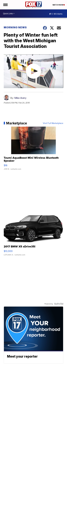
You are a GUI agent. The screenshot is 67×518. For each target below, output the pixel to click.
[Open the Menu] (5, 5)
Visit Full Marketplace (53, 123)
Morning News (15, 27)
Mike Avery (20, 97)
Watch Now (58, 5)
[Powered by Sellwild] (58, 304)
